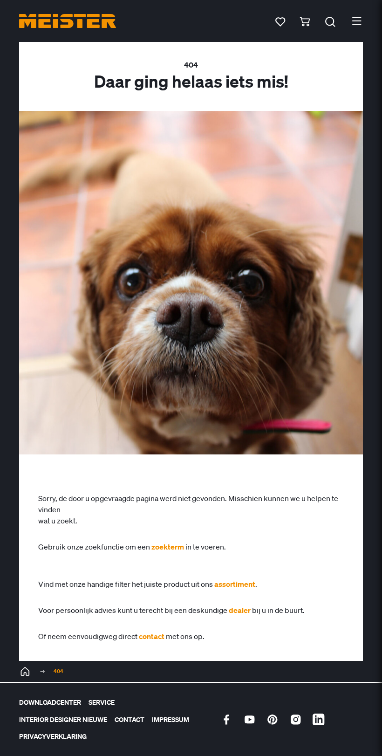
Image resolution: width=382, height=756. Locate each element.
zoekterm (167, 546)
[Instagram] (296, 720)
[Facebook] (226, 720)
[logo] (67, 21)
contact (151, 636)
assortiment (234, 584)
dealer (240, 610)
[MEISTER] (25, 672)
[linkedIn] (319, 720)
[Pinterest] (272, 720)
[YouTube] (250, 720)
